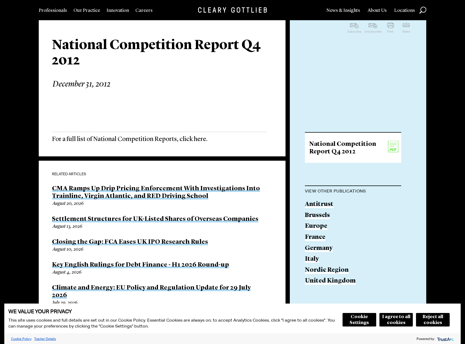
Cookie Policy (21, 339)
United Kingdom (330, 281)
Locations (404, 10)
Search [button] (422, 10)
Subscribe (354, 31)
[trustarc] (445, 338)
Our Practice (86, 10)
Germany (319, 248)
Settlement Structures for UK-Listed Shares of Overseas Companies (155, 219)
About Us (377, 10)
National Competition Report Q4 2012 (342, 148)
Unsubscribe (373, 31)
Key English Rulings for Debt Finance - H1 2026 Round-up (140, 265)
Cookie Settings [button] (359, 319)
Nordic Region (327, 270)
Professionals (53, 10)
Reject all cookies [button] (432, 319)
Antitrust (319, 204)
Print (390, 31)
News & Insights (343, 10)
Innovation (118, 10)
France (315, 237)
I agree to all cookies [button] (396, 319)
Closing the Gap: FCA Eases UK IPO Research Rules (130, 242)
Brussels (317, 215)
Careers (144, 10)
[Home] (232, 10)
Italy (312, 259)
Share (406, 31)
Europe (316, 226)
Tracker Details (45, 339)
